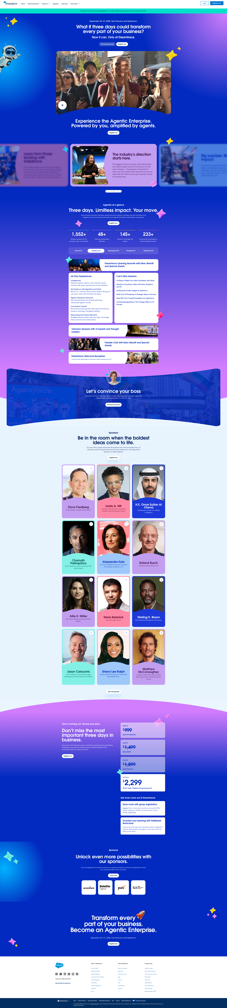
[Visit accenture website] (89, 887)
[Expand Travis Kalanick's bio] (126, 580)
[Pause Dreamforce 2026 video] (62, 105)
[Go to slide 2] (111, 191)
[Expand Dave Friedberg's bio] (91, 468)
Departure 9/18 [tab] (148, 251)
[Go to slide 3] (113, 191)
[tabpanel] (113, 311)
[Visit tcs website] (138, 887)
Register (103, 11)
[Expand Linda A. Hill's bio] (126, 468)
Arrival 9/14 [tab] (78, 251)
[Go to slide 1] (109, 191)
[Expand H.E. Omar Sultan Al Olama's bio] (161, 468)
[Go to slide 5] (118, 191)
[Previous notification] (3, 11)
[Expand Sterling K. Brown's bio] (161, 580)
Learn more (132, 812)
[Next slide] (120, 191)
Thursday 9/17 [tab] (131, 251)
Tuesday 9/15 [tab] (96, 251)
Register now (122, 44)
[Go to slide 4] (116, 191)
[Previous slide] (106, 191)
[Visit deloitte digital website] (105, 887)
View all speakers (113, 692)
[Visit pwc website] (122, 887)
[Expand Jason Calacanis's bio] (91, 633)
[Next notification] (224, 11)
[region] (113, 11)
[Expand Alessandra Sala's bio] (126, 524)
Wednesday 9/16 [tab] (113, 251)
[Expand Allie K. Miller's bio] (91, 580)
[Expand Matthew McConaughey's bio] (161, 633)
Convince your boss (107, 44)
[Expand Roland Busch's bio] (161, 524)
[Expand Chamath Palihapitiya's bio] (91, 524)
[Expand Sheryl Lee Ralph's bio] (126, 633)
